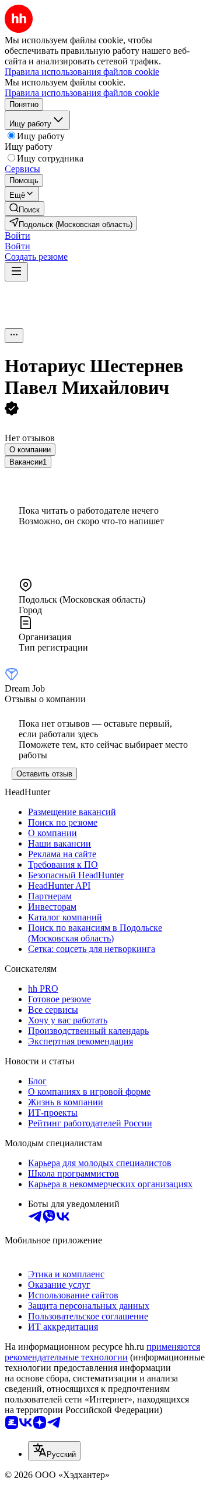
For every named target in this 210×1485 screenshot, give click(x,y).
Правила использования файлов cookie (82, 93)
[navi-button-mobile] (16, 271)
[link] (24, 208)
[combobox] (54, 1450)
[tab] (30, 450)
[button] (17, 235)
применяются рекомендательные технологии (102, 1352)
